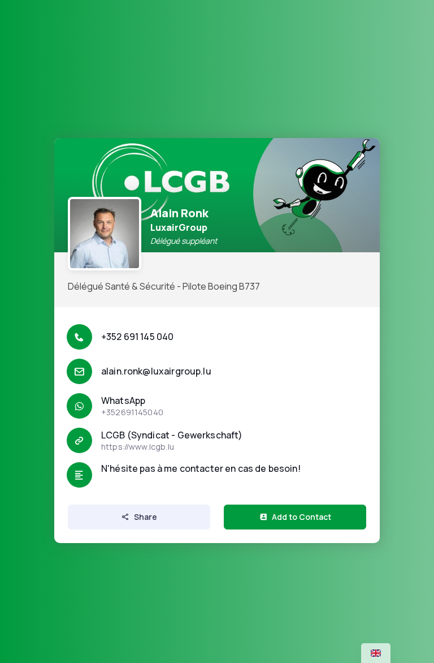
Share (145, 516)
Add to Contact (301, 516)
